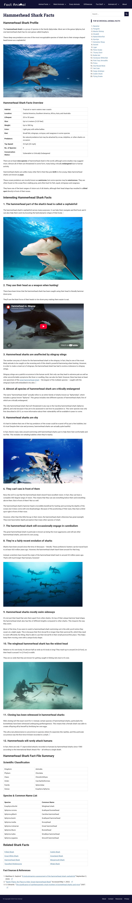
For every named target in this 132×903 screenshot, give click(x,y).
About (124, 4)
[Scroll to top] (129, 900)
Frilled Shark (9, 852)
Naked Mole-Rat (99, 37)
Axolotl (95, 45)
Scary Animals (74, 4)
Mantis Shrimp (98, 31)
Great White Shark (11, 856)
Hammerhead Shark (12, 860)
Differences (88, 4)
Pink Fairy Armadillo (100, 61)
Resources (119, 899)
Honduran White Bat (100, 58)
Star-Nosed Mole (99, 66)
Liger (95, 47)
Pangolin (96, 29)
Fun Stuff (99, 4)
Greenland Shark (56, 856)
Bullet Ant (96, 55)
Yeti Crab (96, 68)
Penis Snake (97, 50)
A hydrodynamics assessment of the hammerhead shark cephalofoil (48, 876)
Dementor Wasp (99, 42)
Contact (110, 899)
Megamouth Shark (57, 860)
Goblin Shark (55, 852)
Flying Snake (98, 76)
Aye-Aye (96, 39)
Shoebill (96, 34)
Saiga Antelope (98, 71)
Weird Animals (58, 4)
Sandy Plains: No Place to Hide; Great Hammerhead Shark (28, 882)
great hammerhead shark (29, 380)
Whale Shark (55, 864)
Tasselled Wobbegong (13, 864)
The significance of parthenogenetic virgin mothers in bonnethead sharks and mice (48, 885)
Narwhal (96, 26)
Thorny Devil (97, 53)
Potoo (95, 63)
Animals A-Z (112, 4)
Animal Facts (43, 4)
